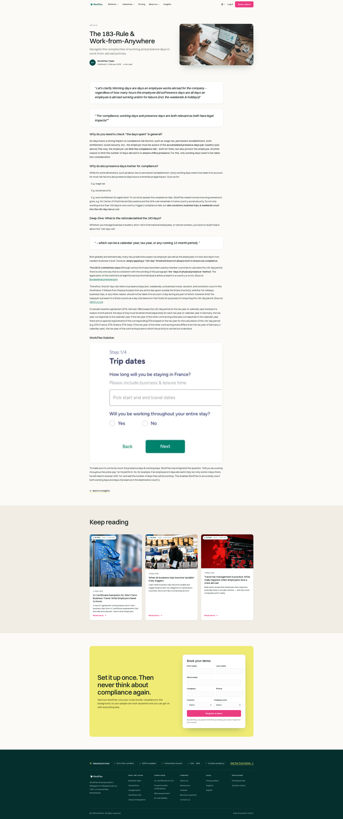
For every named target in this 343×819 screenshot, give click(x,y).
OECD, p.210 (96, 302)
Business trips (134, 780)
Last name (221, 666)
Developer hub (238, 780)
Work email (192, 677)
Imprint (209, 790)
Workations (133, 785)
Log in (230, 4)
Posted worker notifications (161, 787)
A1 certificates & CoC (164, 780)
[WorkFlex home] (96, 4)
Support (209, 785)
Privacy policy (212, 780)
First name (192, 666)
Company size (220, 700)
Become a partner (188, 795)
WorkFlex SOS (134, 795)
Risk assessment (162, 793)
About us (153, 4)
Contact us (185, 799)
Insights (167, 4)
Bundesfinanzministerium (103, 279)
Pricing (141, 4)
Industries (127, 4)
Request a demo (214, 713)
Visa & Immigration (137, 799)
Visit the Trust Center (241, 763)
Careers (183, 790)
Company (191, 689)
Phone (219, 689)
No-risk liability (160, 798)
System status (238, 785)
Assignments (134, 790)
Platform (112, 4)
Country (190, 700)
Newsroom (185, 785)
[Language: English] (223, 4)
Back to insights (100, 490)
